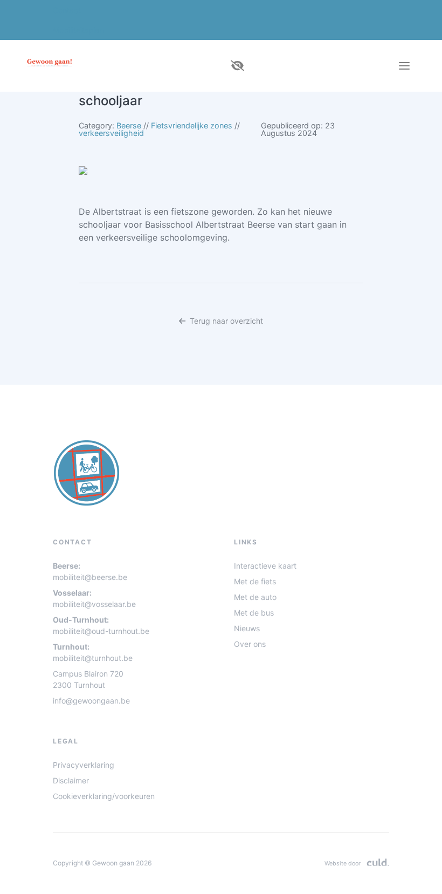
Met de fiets (255, 581)
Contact (67, 10)
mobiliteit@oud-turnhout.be (101, 631)
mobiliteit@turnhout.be (93, 658)
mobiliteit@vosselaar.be (94, 604)
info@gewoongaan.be (91, 700)
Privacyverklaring (83, 764)
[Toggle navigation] (404, 66)
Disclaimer (71, 780)
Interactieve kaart (265, 565)
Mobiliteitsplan (78, 30)
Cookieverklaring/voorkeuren (104, 796)
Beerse (128, 125)
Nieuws (247, 628)
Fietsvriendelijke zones (191, 125)
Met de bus (254, 612)
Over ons (250, 644)
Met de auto (255, 597)
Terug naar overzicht (226, 320)
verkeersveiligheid (111, 133)
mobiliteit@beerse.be (90, 577)
